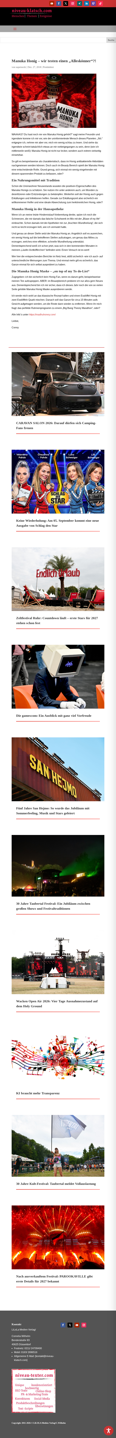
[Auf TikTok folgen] (100, 3)
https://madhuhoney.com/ (42, 314)
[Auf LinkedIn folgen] (86, 3)
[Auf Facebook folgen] (58, 3)
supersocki (21, 67)
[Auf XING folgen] (79, 3)
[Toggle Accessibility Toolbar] (108, 1430)
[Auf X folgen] (65, 3)
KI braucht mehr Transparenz (38, 1093)
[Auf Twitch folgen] (93, 3)
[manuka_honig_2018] (58, 101)
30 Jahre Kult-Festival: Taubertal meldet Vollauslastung (56, 1184)
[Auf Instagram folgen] (72, 3)
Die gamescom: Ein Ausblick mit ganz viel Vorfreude (53, 715)
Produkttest (48, 67)
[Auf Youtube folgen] (51, 3)
